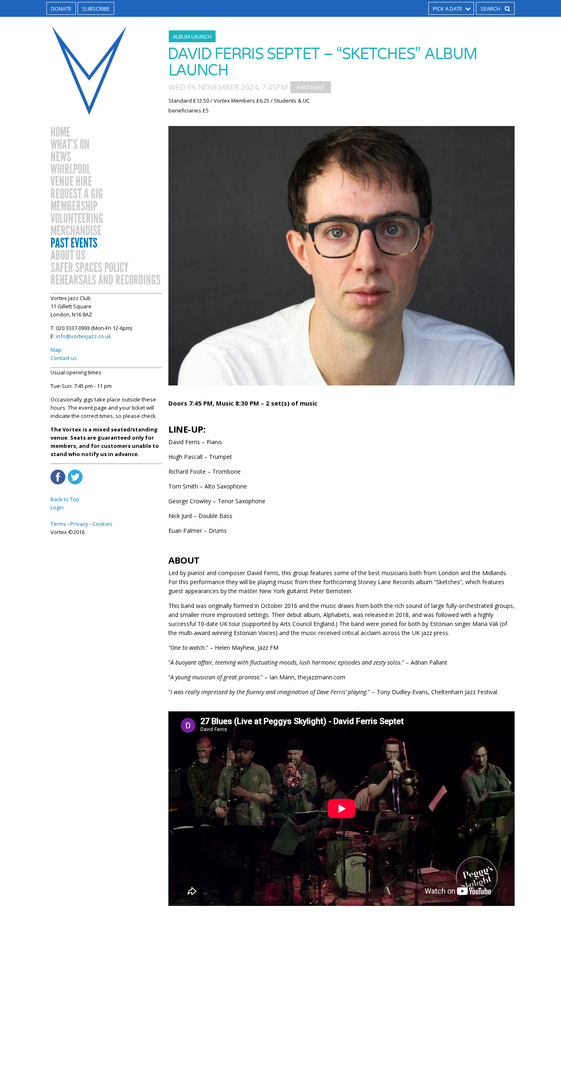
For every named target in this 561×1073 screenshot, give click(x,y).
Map (56, 349)
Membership (74, 206)
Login (57, 507)
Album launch (192, 36)
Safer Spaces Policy (90, 268)
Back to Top (65, 499)
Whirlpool (70, 169)
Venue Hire (71, 182)
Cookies (102, 523)
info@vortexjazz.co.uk (83, 336)
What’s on (70, 145)
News (61, 157)
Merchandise (76, 231)
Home (60, 132)
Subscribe (96, 8)
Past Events (74, 243)
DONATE (61, 8)
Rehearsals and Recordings (106, 280)
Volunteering (77, 219)
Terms (58, 523)
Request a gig (77, 194)
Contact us (64, 358)
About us (68, 256)
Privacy (79, 523)
